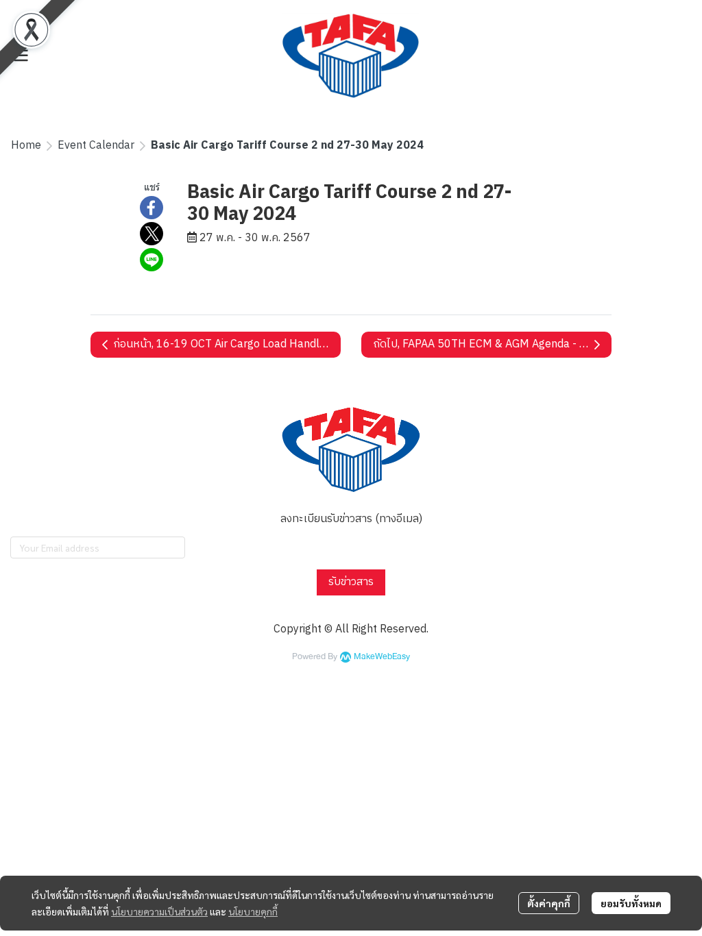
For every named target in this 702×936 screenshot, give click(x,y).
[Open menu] (20, 55)
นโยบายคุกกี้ (253, 911)
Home (26, 145)
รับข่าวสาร (351, 582)
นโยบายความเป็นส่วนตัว (159, 911)
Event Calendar (96, 145)
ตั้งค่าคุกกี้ (548, 903)
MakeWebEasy (382, 657)
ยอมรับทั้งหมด (631, 903)
